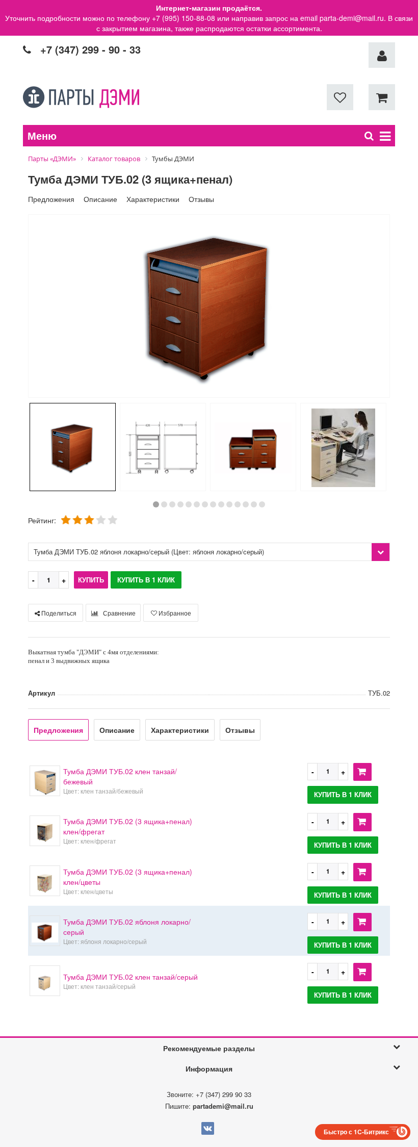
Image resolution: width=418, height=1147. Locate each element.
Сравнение (118, 612)
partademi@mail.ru (223, 1106)
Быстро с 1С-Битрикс (356, 1131)
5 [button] (189, 504)
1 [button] (156, 504)
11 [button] (237, 504)
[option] (209, 307)
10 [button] (229, 504)
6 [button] (197, 504)
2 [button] (164, 504)
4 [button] (180, 504)
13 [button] (254, 504)
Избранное (174, 612)
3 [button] (172, 504)
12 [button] (246, 504)
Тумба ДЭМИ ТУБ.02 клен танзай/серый (130, 977)
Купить (91, 579)
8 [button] (213, 504)
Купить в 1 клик (146, 579)
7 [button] (205, 504)
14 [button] (262, 504)
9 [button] (221, 504)
